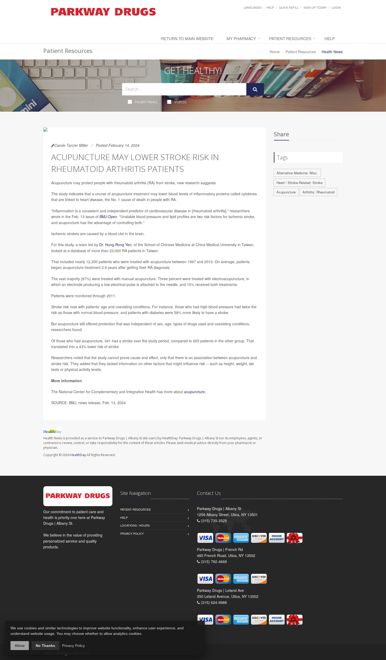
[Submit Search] (255, 89)
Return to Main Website (187, 38)
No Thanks (45, 645)
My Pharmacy (241, 38)
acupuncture (194, 391)
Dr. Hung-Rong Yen (115, 244)
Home (275, 51)
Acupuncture (286, 192)
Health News (146, 101)
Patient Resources (290, 38)
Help (270, 7)
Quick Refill (289, 7)
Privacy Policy (132, 533)
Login (336, 7)
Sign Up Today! (315, 7)
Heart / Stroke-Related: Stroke (299, 182)
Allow (20, 645)
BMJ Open (108, 216)
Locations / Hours (135, 525)
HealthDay (78, 455)
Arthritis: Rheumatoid (318, 192)
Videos (180, 101)
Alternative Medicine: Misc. (297, 172)
